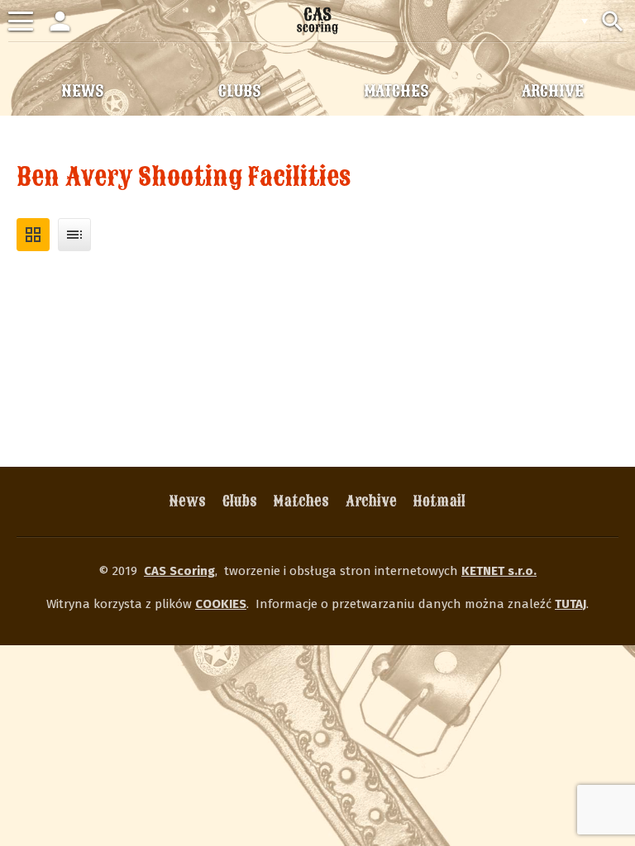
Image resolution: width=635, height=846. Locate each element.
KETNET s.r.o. (499, 570)
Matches (301, 501)
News (187, 501)
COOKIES (220, 603)
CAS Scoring (179, 570)
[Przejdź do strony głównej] (317, 20)
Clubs (239, 501)
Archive (371, 501)
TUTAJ (570, 603)
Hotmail (439, 501)
